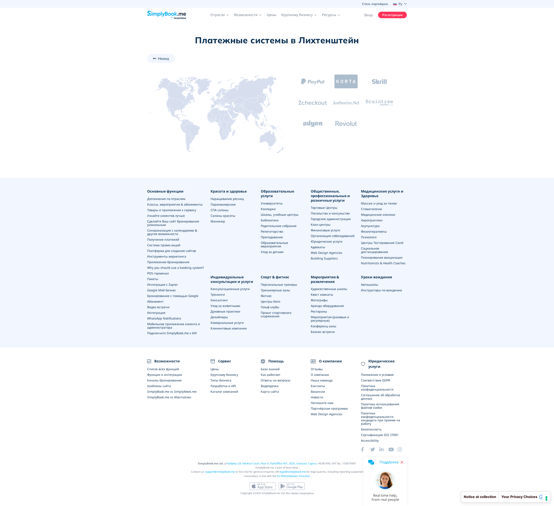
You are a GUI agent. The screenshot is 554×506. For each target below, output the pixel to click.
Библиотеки (270, 220)
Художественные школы (329, 289)
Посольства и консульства (330, 213)
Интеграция (156, 313)
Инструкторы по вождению (381, 290)
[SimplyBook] (166, 14)
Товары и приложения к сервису (171, 210)
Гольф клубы (270, 307)
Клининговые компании (229, 328)
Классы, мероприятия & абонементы (175, 204)
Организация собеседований (332, 236)
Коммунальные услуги (227, 323)
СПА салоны (220, 210)
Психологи (369, 237)
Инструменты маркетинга (166, 256)
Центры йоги (270, 301)
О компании (320, 375)
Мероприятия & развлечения (325, 279)
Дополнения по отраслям (166, 199)
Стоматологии (371, 209)
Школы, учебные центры (279, 214)
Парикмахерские (223, 204)
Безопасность (371, 429)
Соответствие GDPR (375, 380)
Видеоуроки (270, 386)
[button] (219, 15)
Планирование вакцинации (382, 257)
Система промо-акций (163, 245)
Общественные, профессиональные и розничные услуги (330, 196)
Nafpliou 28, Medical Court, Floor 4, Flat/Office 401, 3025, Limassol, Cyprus (272, 463)
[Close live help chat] (402, 462)
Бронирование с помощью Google (172, 296)
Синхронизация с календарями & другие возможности (172, 232)
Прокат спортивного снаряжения (276, 314)
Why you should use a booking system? (175, 268)
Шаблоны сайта (159, 386)
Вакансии (318, 391)
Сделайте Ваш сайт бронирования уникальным (173, 223)
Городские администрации (331, 219)
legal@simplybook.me (292, 472)
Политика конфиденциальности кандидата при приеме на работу (380, 418)
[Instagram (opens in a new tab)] (402, 449)
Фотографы (319, 300)
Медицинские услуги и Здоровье (382, 193)
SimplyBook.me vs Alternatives (169, 397)
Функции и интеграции (164, 375)
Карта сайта (270, 391)
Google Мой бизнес (161, 290)
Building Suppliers (324, 258)
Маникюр (218, 221)
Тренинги (218, 294)
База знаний (270, 369)
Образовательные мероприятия (274, 244)
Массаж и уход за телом (379, 203)
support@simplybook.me (220, 472)
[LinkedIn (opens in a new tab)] (383, 449)
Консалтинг (219, 300)
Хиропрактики (371, 220)
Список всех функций (163, 369)
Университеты (272, 203)
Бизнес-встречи (323, 332)
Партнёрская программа (329, 408)
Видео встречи (158, 307)
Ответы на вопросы (275, 380)
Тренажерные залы (275, 290)
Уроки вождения (376, 277)
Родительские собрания (278, 226)
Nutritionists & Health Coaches (383, 263)
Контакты (318, 386)
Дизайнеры (219, 317)
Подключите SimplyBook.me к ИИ (172, 333)
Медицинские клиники (378, 214)
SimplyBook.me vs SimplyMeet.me (171, 391)
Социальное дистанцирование (374, 250)
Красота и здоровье (229, 191)
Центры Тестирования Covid (382, 243)
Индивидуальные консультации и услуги (232, 279)
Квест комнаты (322, 294)
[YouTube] (393, 449)
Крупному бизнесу (224, 375)
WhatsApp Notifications (164, 318)
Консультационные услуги (230, 289)
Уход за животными (225, 306)
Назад (163, 58)
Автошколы (369, 284)
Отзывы (317, 369)
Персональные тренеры (279, 284)
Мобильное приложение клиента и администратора (173, 325)
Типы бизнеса (221, 380)
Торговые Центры (324, 208)
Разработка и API (223, 386)
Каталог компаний (224, 391)
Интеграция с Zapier (162, 284)
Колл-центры (320, 224)
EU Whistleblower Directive (293, 476)
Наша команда (322, 380)
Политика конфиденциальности (377, 387)
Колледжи (268, 209)
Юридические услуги (326, 241)
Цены (271, 14)
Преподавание (272, 237)
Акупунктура (370, 226)
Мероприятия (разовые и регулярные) (330, 319)
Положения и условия (377, 375)
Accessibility (370, 440)
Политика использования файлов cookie (380, 406)
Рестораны (319, 311)
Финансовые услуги (325, 230)
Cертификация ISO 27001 (380, 435)
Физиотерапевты (374, 231)
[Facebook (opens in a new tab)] (365, 449)
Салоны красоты (223, 216)
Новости (317, 397)
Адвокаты (318, 247)
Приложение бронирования (168, 262)
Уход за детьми (272, 252)
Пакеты (152, 279)
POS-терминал (158, 273)
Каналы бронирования (164, 380)
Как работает (270, 375)
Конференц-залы (323, 326)
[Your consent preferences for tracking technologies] (546, 498)
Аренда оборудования (327, 306)
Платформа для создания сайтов (171, 251)
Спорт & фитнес (275, 277)
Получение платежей (163, 239)
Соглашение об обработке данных (380, 397)
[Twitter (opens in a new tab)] (374, 449)
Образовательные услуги (277, 193)
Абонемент (155, 301)
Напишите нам (322, 403)
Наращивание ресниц (227, 199)
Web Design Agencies (326, 253)
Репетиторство (272, 231)
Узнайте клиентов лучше (166, 216)
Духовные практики (225, 311)
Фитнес (266, 296)
